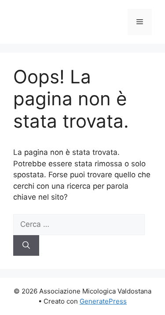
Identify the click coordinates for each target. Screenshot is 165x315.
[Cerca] (26, 245)
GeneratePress (103, 301)
